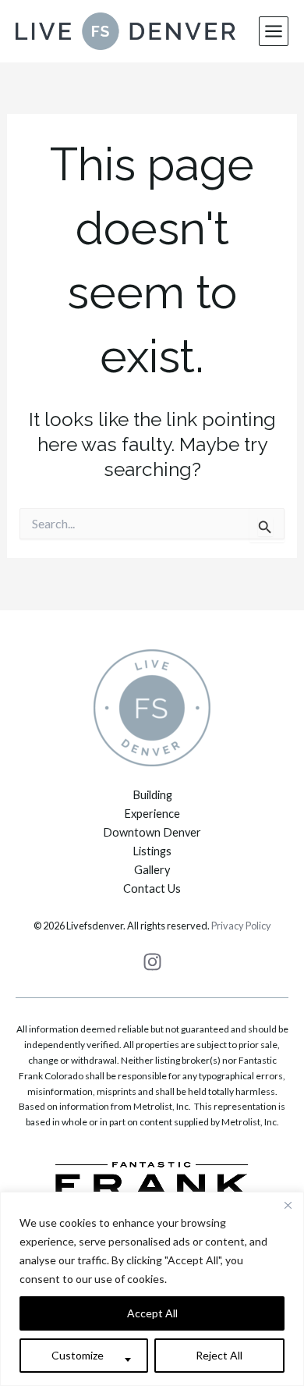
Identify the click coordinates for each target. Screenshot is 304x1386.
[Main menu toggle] (273, 31)
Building (152, 794)
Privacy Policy (241, 925)
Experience (152, 813)
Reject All (219, 1355)
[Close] (287, 1205)
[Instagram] (152, 962)
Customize (77, 1355)
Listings (152, 851)
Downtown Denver (152, 832)
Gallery (152, 869)
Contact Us (152, 888)
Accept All (152, 1313)
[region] (152, 1289)
